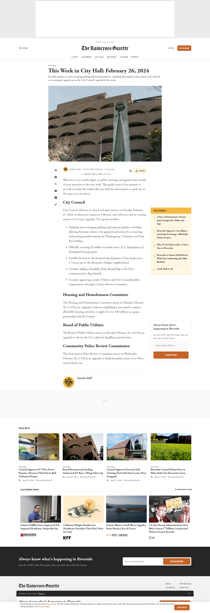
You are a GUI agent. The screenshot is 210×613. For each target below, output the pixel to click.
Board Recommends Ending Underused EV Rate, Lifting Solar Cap (83, 471)
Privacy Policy (44, 606)
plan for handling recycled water (113, 337)
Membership (185, 583)
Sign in (41, 593)
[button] (40, 518)
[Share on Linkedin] (55, 197)
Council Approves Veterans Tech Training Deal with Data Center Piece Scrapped (126, 473)
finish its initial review (117, 358)
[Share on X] (55, 184)
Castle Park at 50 (165, 269)
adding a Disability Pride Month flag (100, 269)
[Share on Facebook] (55, 177)
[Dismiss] (189, 593)
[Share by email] (55, 170)
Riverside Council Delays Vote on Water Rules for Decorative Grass (168, 471)
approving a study (89, 280)
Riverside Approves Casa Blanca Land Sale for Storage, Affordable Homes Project (172, 234)
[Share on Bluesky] (55, 190)
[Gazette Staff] (65, 169)
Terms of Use (51, 604)
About (168, 583)
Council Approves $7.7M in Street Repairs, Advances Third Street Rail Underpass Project (37, 473)
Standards (170, 587)
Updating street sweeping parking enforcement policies (99, 227)
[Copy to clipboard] (55, 204)
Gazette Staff (84, 378)
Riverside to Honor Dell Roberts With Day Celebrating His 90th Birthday (172, 259)
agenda (90, 219)
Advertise (184, 587)
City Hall (52, 66)
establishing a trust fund (116, 307)
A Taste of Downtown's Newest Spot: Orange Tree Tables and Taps (171, 220)
